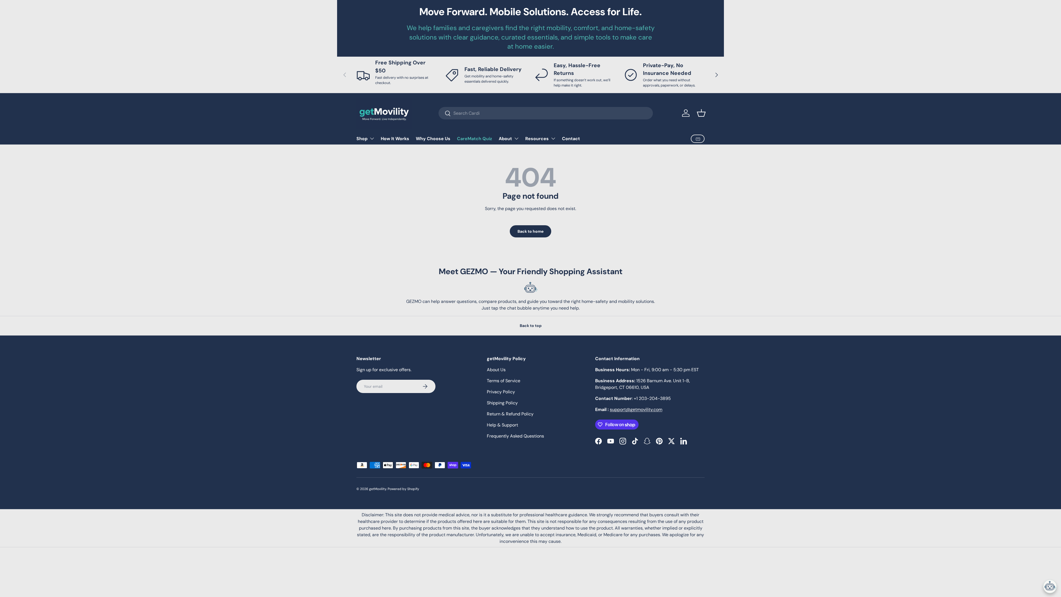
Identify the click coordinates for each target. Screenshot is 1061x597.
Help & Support (502, 425)
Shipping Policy (502, 403)
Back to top (531, 325)
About (505, 139)
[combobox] (545, 113)
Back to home (530, 231)
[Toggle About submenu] (516, 138)
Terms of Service (503, 381)
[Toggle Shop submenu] (372, 138)
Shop (361, 139)
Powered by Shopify (403, 489)
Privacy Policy (501, 392)
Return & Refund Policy (510, 414)
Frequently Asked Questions (515, 436)
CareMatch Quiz (474, 139)
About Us (496, 370)
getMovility (377, 489)
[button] (701, 113)
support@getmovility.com (636, 409)
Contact (571, 139)
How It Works (395, 139)
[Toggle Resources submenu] (553, 138)
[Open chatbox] (1050, 586)
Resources (537, 139)
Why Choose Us (433, 139)
